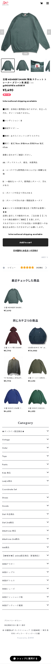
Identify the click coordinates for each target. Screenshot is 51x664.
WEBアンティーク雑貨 (12, 605)
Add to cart (25, 242)
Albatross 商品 (9, 531)
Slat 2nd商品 (8, 522)
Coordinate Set (9, 489)
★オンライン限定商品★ (13, 431)
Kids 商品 (6, 473)
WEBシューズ (8, 589)
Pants (5, 464)
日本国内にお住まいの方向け (25, 250)
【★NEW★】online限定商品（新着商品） (21, 555)
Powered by (22, 638)
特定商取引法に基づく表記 (14, 625)
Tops (4, 456)
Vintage (6, 439)
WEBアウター (8, 564)
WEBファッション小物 (12, 597)
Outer (5, 448)
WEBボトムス (8, 580)
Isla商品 (6, 547)
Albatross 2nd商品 (11, 539)
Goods (5, 506)
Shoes (5, 497)
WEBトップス (8, 572)
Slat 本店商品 (8, 514)
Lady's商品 (7, 481)
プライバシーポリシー (13, 621)
